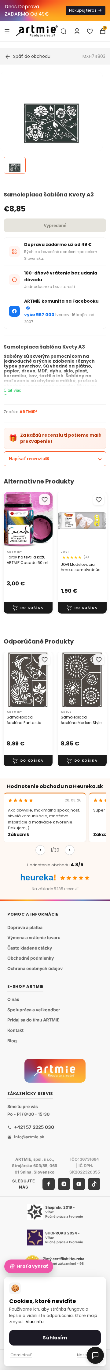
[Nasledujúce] (70, 850)
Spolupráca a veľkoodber (33, 1009)
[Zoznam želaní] (90, 31)
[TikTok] (94, 1184)
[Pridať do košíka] (28, 608)
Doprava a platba (24, 927)
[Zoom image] (51, 123)
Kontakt (15, 1030)
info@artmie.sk (29, 1137)
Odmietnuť (21, 1354)
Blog (12, 1040)
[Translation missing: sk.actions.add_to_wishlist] (44, 499)
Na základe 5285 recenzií (55, 888)
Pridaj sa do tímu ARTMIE (33, 1020)
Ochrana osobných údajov (35, 968)
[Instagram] (64, 1184)
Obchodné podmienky (30, 958)
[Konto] (77, 31)
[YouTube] (79, 1184)
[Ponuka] (7, 31)
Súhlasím (55, 1338)
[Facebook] (48, 1184)
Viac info (35, 1322)
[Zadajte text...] (63, 31)
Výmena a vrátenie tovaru (34, 937)
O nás (13, 999)
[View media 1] (15, 165)
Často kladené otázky (29, 947)
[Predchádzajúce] (40, 850)
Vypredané (55, 225)
